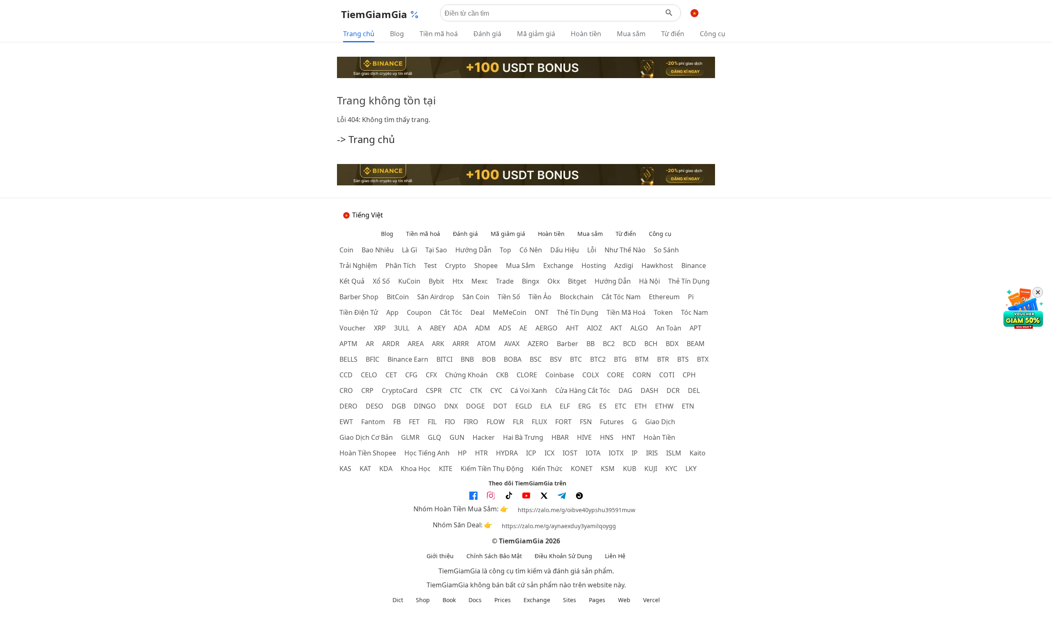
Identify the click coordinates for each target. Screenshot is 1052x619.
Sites (569, 600)
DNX (451, 406)
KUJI (650, 468)
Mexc (479, 281)
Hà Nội (649, 281)
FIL (432, 421)
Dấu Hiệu (564, 249)
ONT (542, 312)
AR (370, 343)
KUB (629, 468)
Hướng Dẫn (473, 249)
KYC (671, 468)
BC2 (609, 343)
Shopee (486, 265)
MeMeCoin (509, 312)
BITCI (444, 359)
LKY (691, 468)
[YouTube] (526, 496)
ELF (565, 406)
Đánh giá (487, 34)
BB (590, 343)
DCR (673, 390)
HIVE (584, 437)
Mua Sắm (520, 265)
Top (505, 249)
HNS (607, 437)
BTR (663, 359)
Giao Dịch (660, 421)
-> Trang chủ (366, 139)
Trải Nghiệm (358, 265)
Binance (693, 265)
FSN (586, 421)
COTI (666, 374)
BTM (642, 359)
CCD (346, 374)
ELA (545, 406)
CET (391, 374)
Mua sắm (631, 34)
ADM (482, 328)
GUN (457, 437)
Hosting (593, 265)
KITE (445, 468)
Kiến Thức (547, 468)
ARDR (390, 343)
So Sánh (666, 249)
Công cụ (712, 34)
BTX (702, 359)
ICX (549, 452)
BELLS (348, 359)
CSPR (434, 390)
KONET (582, 468)
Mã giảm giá (536, 34)
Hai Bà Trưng (523, 437)
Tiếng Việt (367, 214)
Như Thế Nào (625, 249)
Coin (346, 249)
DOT (500, 406)
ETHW (664, 406)
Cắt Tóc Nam (621, 296)
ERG (584, 406)
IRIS (652, 452)
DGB (399, 406)
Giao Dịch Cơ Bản (366, 437)
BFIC (372, 359)
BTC (576, 359)
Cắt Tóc (451, 312)
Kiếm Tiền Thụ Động (492, 468)
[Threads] (579, 496)
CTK (476, 390)
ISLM (673, 452)
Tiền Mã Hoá (626, 312)
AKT (616, 328)
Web (624, 600)
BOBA (512, 359)
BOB (489, 359)
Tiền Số (509, 296)
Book (449, 600)
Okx (553, 281)
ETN (688, 406)
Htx (457, 281)
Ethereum (664, 296)
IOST (570, 452)
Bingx (530, 281)
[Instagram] (491, 496)
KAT (365, 468)
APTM (348, 343)
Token (663, 312)
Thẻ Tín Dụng (577, 312)
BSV (556, 359)
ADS (504, 328)
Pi (691, 296)
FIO (450, 421)
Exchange (558, 265)
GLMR (410, 437)
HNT (628, 437)
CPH (689, 374)
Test (430, 265)
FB (397, 421)
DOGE (475, 406)
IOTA (593, 452)
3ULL (401, 328)
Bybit (436, 281)
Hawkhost (657, 265)
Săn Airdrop (435, 296)
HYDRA (507, 452)
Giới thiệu (440, 556)
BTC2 (598, 359)
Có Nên (530, 249)
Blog (397, 34)
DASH (649, 390)
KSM (608, 468)
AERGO (546, 328)
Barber (567, 343)
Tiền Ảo (539, 296)
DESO (374, 406)
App (392, 312)
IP (635, 452)
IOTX (616, 452)
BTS (683, 359)
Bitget (577, 281)
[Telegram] (562, 496)
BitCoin (398, 296)
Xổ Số (381, 281)
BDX (672, 343)
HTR (481, 452)
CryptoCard (400, 390)
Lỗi (591, 249)
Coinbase (559, 374)
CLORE (527, 374)
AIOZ (594, 328)
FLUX (539, 421)
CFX (431, 374)
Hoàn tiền (586, 34)
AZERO (538, 343)
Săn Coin (475, 296)
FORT (563, 421)
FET (414, 421)
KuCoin (409, 281)
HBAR (560, 437)
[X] (544, 496)
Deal (477, 312)
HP (462, 452)
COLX (590, 374)
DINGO (425, 406)
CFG (411, 374)
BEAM (696, 343)
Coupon (419, 312)
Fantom (373, 421)
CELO (369, 374)
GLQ (434, 437)
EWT (346, 421)
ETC (620, 406)
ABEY (437, 328)
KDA (385, 468)
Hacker (484, 437)
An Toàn (668, 328)
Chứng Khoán (466, 374)
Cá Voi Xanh (528, 390)
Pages (597, 600)
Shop (423, 600)
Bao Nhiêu (378, 249)
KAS (345, 468)
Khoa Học (416, 468)
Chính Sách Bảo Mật (494, 556)
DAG (625, 390)
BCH (651, 343)
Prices (502, 600)
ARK (438, 343)
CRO (346, 390)
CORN (641, 374)
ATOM (486, 343)
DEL (694, 390)
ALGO (639, 328)
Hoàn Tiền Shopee (367, 452)
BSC (536, 359)
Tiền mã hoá (439, 34)
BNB (467, 359)
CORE (615, 374)
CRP (367, 390)
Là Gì (409, 249)
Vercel (651, 600)
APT (695, 328)
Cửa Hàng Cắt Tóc (582, 390)
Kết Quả (352, 281)
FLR (518, 421)
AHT (572, 328)
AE (523, 328)
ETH (640, 406)
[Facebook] (473, 496)
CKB (502, 374)
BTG (620, 359)
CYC (496, 390)
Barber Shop (358, 296)
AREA (416, 343)
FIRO (471, 421)
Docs (475, 600)
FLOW (496, 421)
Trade (505, 281)
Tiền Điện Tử (358, 312)
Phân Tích (400, 265)
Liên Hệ (615, 556)
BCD (629, 343)
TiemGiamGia (374, 14)
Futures (612, 421)
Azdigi (623, 265)
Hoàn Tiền (659, 437)
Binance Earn (408, 359)
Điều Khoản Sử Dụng (563, 556)
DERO (348, 406)
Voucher (352, 328)
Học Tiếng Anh (427, 452)
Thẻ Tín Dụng (689, 281)
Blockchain (576, 296)
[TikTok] (509, 496)
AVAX (511, 343)
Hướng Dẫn (613, 281)
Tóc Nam (694, 312)
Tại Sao (436, 249)
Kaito (698, 452)
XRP (380, 328)
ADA (460, 328)
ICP (531, 452)
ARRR (460, 343)
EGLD (523, 406)
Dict (397, 600)
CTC (456, 390)
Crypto (455, 265)
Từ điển (672, 34)
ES (603, 406)
